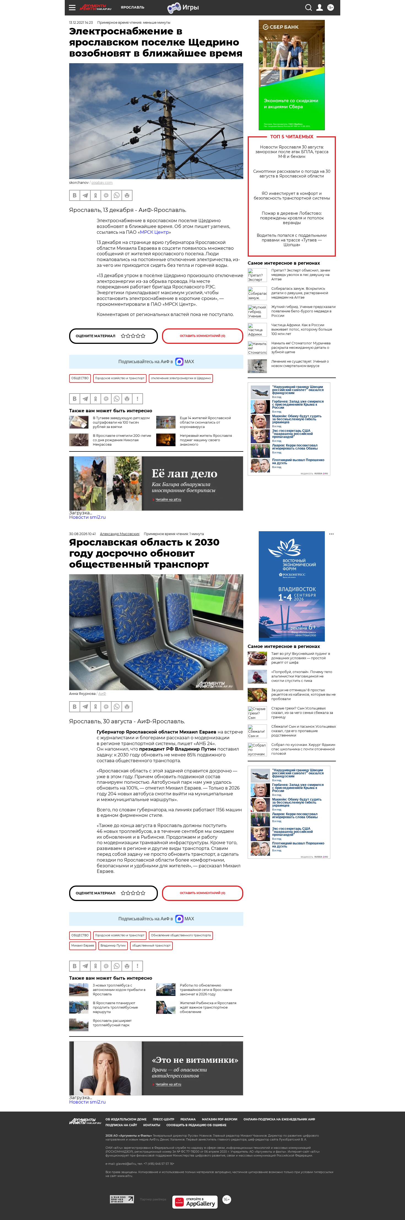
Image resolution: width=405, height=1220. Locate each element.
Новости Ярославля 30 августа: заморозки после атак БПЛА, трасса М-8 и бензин (291, 152)
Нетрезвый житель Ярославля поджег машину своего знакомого (206, 440)
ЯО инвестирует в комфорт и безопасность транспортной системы (292, 196)
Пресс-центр (163, 1119)
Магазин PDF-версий (219, 1119)
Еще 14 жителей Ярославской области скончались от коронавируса (205, 422)
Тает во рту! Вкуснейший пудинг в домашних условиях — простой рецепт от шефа (300, 658)
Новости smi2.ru (87, 517)
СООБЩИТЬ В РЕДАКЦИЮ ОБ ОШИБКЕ (196, 1125)
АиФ (102, 694)
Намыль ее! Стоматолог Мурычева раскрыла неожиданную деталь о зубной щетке (301, 347)
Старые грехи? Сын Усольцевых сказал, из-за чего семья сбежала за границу (302, 712)
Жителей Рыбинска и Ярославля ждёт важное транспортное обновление (208, 1007)
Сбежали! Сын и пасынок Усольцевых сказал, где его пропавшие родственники (303, 730)
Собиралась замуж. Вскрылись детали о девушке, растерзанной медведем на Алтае (299, 292)
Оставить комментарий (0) (202, 336)
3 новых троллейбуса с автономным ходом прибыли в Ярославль (119, 989)
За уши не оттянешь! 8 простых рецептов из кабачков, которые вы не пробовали (303, 694)
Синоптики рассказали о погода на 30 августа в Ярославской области (291, 174)
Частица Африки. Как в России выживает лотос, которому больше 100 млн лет (301, 329)
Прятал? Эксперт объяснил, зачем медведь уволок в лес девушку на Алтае (300, 274)
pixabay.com (102, 182)
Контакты (151, 1125)
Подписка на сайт (121, 1125)
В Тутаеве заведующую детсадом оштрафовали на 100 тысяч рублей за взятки (121, 422)
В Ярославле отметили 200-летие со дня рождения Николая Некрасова (122, 440)
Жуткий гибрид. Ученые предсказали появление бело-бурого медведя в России (303, 311)
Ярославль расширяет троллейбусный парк (112, 1023)
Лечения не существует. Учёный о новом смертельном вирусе (300, 363)
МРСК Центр (154, 232)
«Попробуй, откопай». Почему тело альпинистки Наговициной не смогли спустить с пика (301, 676)
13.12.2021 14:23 (81, 22)
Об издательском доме (126, 1119)
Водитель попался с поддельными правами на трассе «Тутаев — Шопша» (292, 240)
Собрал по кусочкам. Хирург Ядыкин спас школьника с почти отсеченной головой (303, 749)
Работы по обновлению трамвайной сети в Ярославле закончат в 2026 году (206, 989)
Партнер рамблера (153, 1199)
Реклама (188, 1119)
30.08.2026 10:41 (82, 534)
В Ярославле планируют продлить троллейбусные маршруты (115, 1007)
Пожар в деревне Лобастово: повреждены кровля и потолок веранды (292, 218)
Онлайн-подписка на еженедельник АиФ (279, 1119)
